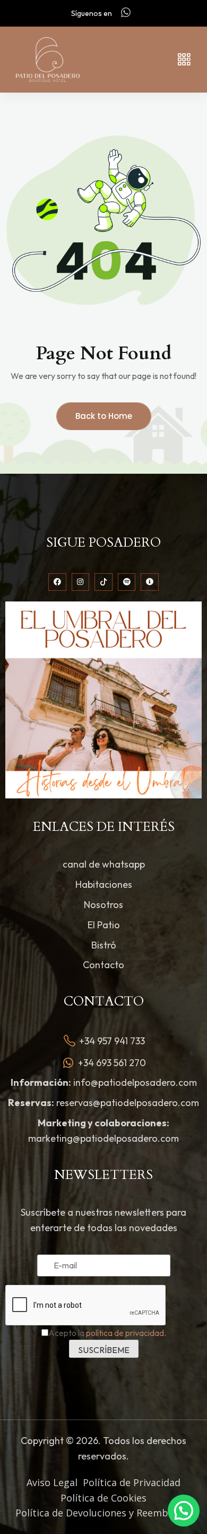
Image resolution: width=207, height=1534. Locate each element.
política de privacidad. (126, 1332)
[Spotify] (127, 582)
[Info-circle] (150, 582)
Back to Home (103, 416)
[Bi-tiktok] (103, 582)
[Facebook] (57, 582)
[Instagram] (81, 582)
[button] (184, 1511)
